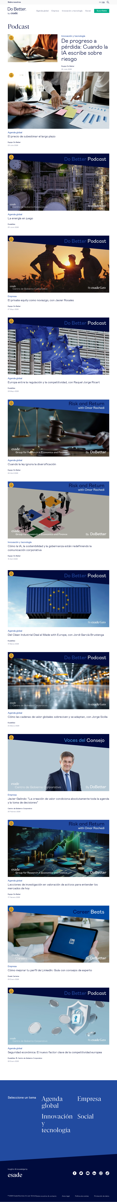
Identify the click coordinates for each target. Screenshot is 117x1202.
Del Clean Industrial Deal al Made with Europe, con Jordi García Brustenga (56, 634)
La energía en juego (20, 218)
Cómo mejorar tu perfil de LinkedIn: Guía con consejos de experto (50, 970)
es (103, 2)
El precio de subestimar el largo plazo (31, 136)
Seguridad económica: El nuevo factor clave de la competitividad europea (55, 1052)
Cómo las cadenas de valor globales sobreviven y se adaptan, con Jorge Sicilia (58, 716)
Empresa (55, 11)
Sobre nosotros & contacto (46, 1196)
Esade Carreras (13, 976)
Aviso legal (66, 1196)
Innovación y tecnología (72, 11)
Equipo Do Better (67, 66)
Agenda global (42, 11)
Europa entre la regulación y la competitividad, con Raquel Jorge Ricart (54, 382)
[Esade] (13, 13)
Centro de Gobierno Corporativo (20, 808)
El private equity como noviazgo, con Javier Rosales (41, 300)
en (100, 2)
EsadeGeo (11, 224)
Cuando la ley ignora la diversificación (32, 464)
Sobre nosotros (14, 2)
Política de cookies (82, 1196)
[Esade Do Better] (17, 9)
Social (88, 11)
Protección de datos (101, 1196)
